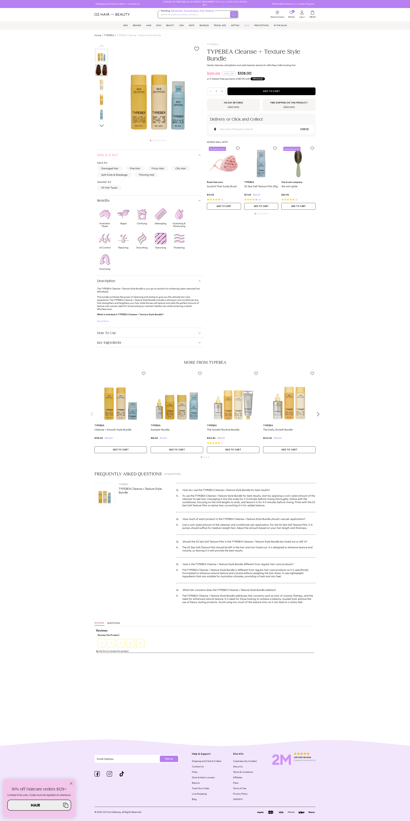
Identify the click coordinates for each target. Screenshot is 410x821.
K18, (202, 11)
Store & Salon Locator (203, 777)
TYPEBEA (109, 35)
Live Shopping (199, 793)
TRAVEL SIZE (220, 25)
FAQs (194, 772)
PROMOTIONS (261, 25)
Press (235, 782)
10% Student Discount (283, 4)
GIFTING (235, 25)
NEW (125, 25)
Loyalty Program (306, 4)
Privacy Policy (240, 793)
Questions (113, 623)
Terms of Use (239, 788)
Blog (194, 799)
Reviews (99, 623)
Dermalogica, (191, 11)
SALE (246, 25)
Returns (196, 782)
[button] (39, 805)
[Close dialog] (71, 783)
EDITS (191, 25)
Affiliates (237, 777)
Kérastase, (177, 11)
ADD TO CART (224, 206)
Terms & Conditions (243, 772)
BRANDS (137, 25)
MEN (181, 25)
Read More (103, 321)
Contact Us (133, 4)
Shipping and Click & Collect (110, 4)
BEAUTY (170, 25)
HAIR (148, 25)
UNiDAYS (238, 799)
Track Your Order (200, 788)
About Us (238, 766)
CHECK (304, 129)
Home (97, 35)
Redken (209, 11)
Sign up (169, 759)
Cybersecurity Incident (245, 761)
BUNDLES (204, 25)
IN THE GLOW (280, 25)
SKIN (158, 25)
